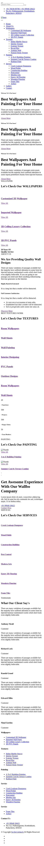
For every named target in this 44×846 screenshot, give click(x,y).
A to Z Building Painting (11, 457)
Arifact (13, 84)
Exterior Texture (17, 46)
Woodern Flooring (18, 79)
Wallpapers (10, 28)
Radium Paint (16, 61)
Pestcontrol (15, 73)
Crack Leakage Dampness (21, 66)
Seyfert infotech (17, 832)
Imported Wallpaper (11, 212)
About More (6, 118)
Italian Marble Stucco (19, 42)
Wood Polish (16, 68)
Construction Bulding (19, 70)
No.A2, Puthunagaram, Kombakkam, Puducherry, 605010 (20, 12)
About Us (9, 26)
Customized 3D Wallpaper (14, 198)
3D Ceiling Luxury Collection (22, 35)
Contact (9, 88)
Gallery (9, 86)
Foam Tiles (15, 81)
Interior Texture (17, 44)
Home (8, 24)
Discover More (7, 311)
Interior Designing (10, 357)
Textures (9, 39)
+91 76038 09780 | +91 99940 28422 (20, 9)
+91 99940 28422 (8, 506)
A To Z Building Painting (20, 57)
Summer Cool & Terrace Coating (23, 59)
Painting (9, 55)
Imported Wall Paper (19, 33)
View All (4, 203)
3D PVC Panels (17, 37)
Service (9, 64)
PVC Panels (7, 366)
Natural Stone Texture (19, 53)
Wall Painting (8, 347)
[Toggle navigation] (2, 20)
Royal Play (15, 48)
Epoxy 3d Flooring (18, 77)
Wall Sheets (6, 338)
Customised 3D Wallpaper (21, 30)
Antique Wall (16, 50)
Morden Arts (16, 75)
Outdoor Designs (9, 376)
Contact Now (6, 508)
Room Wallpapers (10, 328)
